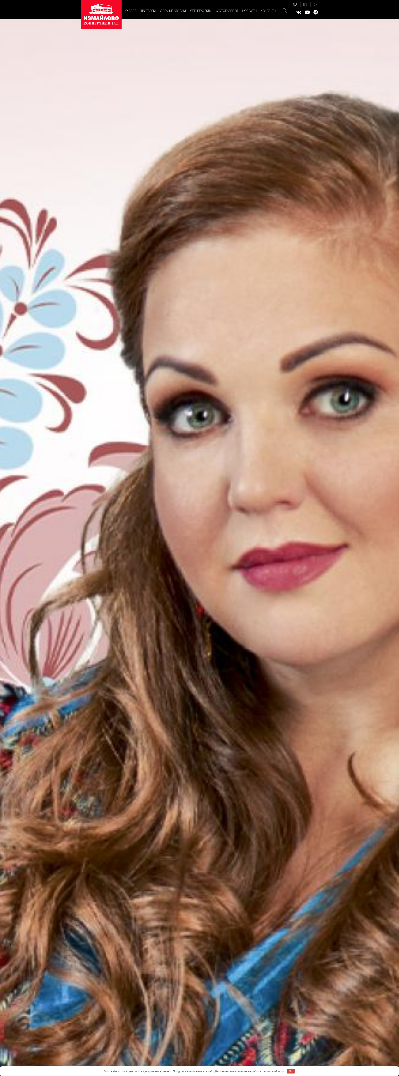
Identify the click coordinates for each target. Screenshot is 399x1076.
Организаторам (173, 11)
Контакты (268, 11)
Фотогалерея (227, 11)
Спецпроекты (201, 11)
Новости (249, 11)
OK (291, 1071)
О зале (130, 11)
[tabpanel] (199, 547)
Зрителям (148, 11)
